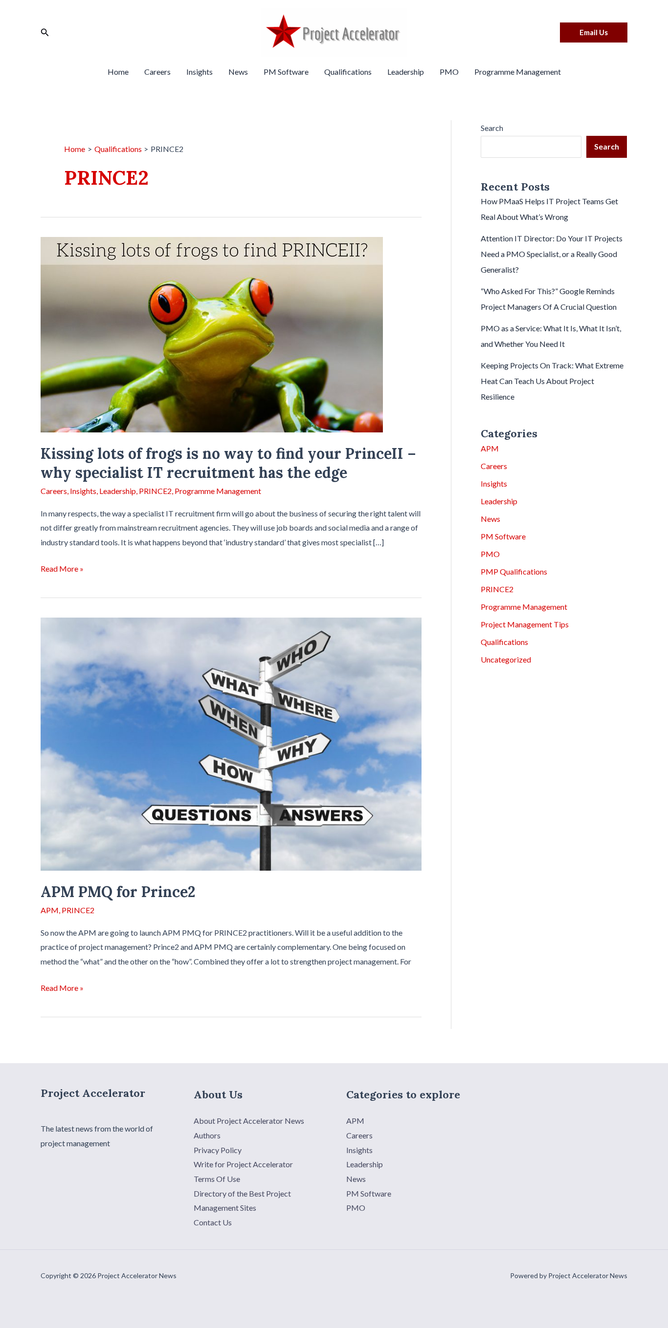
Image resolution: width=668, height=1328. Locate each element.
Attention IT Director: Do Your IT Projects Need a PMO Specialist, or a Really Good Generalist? (552, 254)
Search (492, 127)
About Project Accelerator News (249, 1120)
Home (118, 71)
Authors (207, 1135)
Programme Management (517, 71)
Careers (157, 71)
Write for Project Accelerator (243, 1164)
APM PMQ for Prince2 (118, 891)
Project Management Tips (525, 624)
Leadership (405, 71)
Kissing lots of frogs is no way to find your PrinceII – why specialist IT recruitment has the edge (228, 463)
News (238, 71)
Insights (199, 71)
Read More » (62, 569)
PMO (449, 71)
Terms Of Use (217, 1178)
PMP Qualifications (514, 571)
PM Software (286, 71)
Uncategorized (506, 659)
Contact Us (213, 1222)
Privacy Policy (218, 1150)
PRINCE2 (155, 490)
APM (50, 910)
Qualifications (348, 71)
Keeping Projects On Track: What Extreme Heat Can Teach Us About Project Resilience (552, 381)
